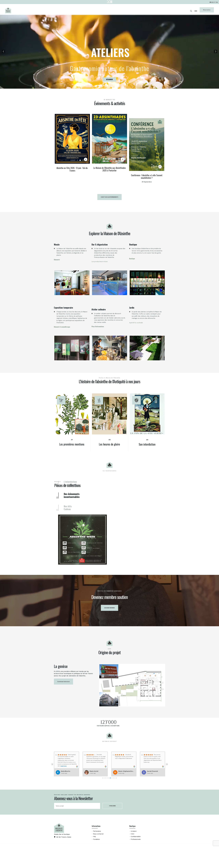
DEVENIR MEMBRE (109, 658)
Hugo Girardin (123, 821)
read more (122, 814)
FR (210, 2)
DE (213, 2)
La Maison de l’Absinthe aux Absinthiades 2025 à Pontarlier (109, 169)
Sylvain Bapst (65, 821)
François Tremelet (96, 821)
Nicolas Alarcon (152, 821)
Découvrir (60, 52)
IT (214, 2)
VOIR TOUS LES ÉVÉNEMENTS (109, 197)
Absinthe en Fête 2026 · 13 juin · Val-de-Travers (72, 169)
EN (217, 2)
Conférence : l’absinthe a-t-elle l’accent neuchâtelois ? (146, 176)
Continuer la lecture (63, 731)
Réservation (206, 10)
